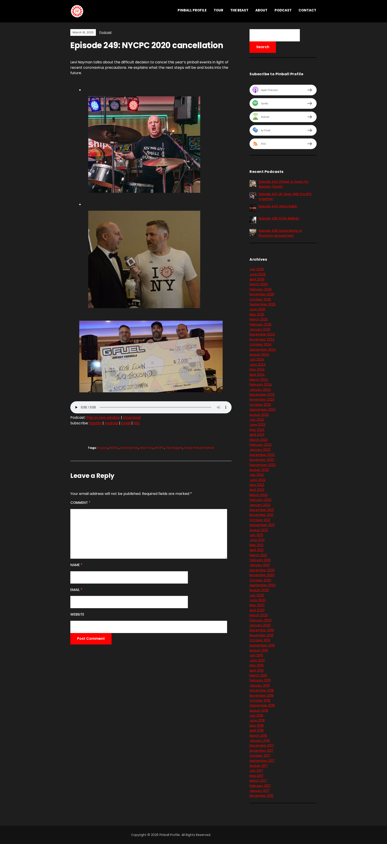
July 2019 (256, 655)
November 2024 (262, 339)
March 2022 (258, 495)
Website (77, 614)
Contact (307, 10)
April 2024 (257, 374)
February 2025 (260, 324)
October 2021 (259, 520)
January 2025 (259, 329)
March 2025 (258, 319)
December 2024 (262, 334)
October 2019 (259, 640)
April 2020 (256, 610)
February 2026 (260, 289)
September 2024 (262, 349)
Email (126, 423)
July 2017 (256, 770)
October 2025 (260, 299)
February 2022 (260, 500)
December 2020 (262, 570)
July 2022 (256, 474)
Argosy (103, 448)
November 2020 (261, 575)
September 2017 (262, 760)
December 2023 (262, 394)
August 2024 (259, 354)
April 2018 (256, 730)
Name (76, 565)
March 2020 (258, 615)
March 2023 (258, 440)
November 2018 (261, 695)
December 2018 (261, 690)
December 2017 (261, 745)
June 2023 (257, 424)
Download (132, 417)
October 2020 (260, 580)
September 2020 (262, 585)
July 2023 (256, 419)
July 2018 (256, 715)
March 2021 (258, 555)
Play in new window (103, 417)
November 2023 (261, 399)
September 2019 (262, 645)
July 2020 (256, 595)
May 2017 (256, 775)
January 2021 (259, 565)
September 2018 (262, 705)
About (261, 10)
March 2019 (258, 675)
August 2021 (258, 530)
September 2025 (262, 304)
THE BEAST (239, 10)
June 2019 (257, 660)
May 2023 (256, 429)
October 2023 (260, 404)
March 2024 (258, 379)
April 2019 (256, 670)
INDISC (114, 448)
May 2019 (256, 665)
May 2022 (256, 485)
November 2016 (261, 795)
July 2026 (256, 269)
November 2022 (261, 459)
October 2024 (260, 344)
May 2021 (256, 545)
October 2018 (259, 700)
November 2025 (261, 294)
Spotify (95, 423)
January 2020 (260, 625)
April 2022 (256, 490)
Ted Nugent (174, 448)
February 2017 (260, 786)
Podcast (283, 10)
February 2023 (260, 444)
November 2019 (261, 635)
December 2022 (262, 455)
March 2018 (258, 735)
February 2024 (260, 384)
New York (146, 448)
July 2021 (256, 535)
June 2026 (257, 274)
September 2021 (262, 525)
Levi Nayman (129, 448)
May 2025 (256, 314)
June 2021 (256, 540)
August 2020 (259, 590)
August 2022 (259, 470)
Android (111, 423)
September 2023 (262, 409)
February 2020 (260, 620)
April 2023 (256, 434)
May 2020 (256, 605)
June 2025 (257, 309)
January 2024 (260, 389)
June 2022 (257, 480)
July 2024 (256, 359)
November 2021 (261, 515)
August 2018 (258, 710)
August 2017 (258, 765)
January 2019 (259, 685)
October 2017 (259, 755)
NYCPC (159, 448)
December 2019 (261, 630)
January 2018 (259, 740)
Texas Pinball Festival (199, 448)
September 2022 (262, 465)
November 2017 (261, 750)
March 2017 (258, 780)
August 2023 (259, 414)
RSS (136, 423)
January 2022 (259, 505)
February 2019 (260, 680)
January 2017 (259, 790)
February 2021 (260, 560)
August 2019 (258, 650)
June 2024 (257, 364)
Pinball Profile (192, 10)
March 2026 (258, 284)
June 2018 (257, 720)
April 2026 (256, 279)
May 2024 (257, 369)
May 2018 (256, 725)
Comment (80, 502)
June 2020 (257, 600)
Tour (218, 10)
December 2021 (261, 510)
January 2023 (259, 449)
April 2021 (256, 550)
